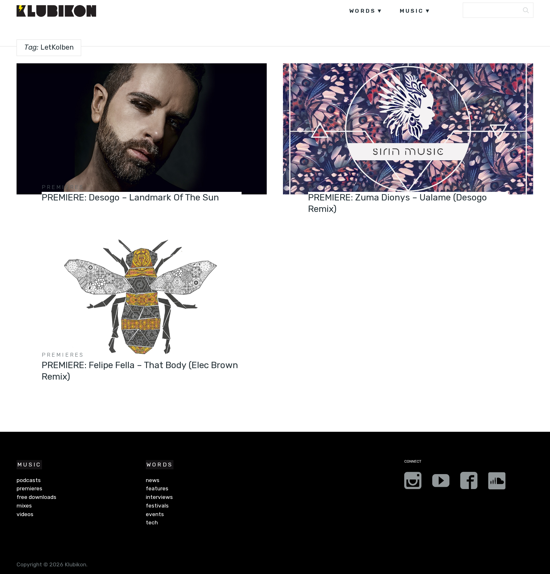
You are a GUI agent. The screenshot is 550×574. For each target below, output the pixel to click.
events (155, 514)
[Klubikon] (56, 11)
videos (25, 514)
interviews (159, 497)
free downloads (36, 497)
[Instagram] (412, 482)
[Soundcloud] (496, 482)
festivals (157, 505)
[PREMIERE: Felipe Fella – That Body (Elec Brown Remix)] (141, 296)
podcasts (29, 480)
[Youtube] (440, 482)
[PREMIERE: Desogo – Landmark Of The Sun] (141, 128)
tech (152, 522)
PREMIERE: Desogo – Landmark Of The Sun (130, 197)
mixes (24, 505)
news (152, 480)
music (412, 11)
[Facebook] (468, 482)
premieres (63, 187)
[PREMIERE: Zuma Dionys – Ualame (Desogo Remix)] (408, 128)
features (157, 488)
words (362, 11)
